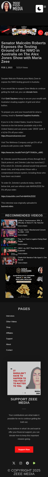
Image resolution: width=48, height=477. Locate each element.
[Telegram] (27, 463)
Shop (8, 327)
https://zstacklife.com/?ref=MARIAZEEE (18, 196)
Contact (9, 350)
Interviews (10, 316)
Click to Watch (22, 226)
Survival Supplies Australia (27, 115)
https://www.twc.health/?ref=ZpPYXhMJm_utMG (22, 152)
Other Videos (11, 322)
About (8, 344)
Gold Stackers (12, 99)
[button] (45, 7)
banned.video (7, 206)
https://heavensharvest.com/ (13, 136)
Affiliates (9, 333)
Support (9, 339)
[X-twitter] (14, 463)
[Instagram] (21, 463)
